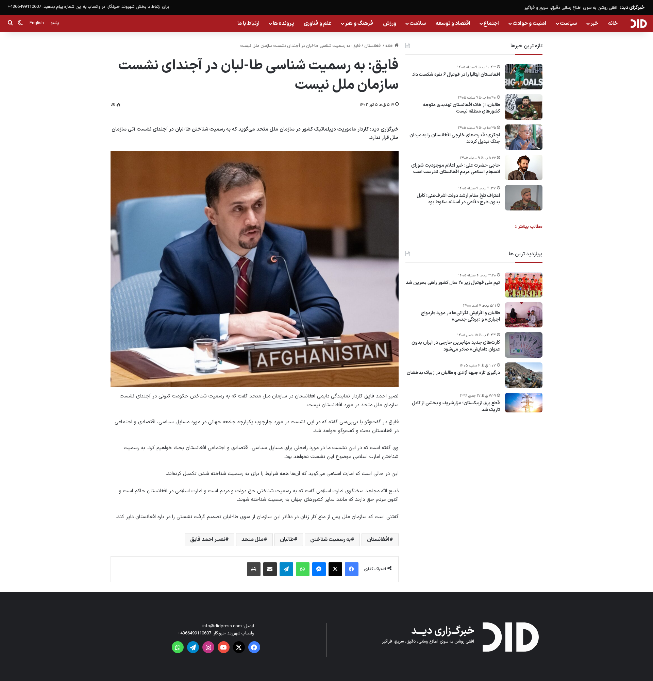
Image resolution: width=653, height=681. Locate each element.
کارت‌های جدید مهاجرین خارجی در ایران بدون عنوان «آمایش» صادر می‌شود (456, 346)
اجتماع (491, 23)
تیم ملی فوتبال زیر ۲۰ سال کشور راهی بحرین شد (453, 282)
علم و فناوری (318, 23)
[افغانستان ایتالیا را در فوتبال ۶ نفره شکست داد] (523, 76)
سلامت (417, 23)
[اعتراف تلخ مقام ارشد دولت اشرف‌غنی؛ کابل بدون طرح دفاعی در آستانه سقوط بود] (523, 197)
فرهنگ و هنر (359, 23)
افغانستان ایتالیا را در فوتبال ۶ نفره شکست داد (456, 74)
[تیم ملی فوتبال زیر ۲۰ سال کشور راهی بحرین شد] (523, 284)
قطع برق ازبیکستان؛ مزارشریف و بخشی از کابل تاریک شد (456, 406)
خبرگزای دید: (632, 7)
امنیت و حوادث (529, 23)
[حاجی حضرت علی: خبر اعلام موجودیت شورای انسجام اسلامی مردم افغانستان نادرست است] (523, 167)
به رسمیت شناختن (330, 539)
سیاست (568, 23)
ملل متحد (252, 539)
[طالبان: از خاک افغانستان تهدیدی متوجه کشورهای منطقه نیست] (523, 107)
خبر (594, 23)
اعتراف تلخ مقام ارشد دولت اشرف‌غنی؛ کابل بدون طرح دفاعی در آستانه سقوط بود (458, 199)
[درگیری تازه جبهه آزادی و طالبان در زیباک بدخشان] (523, 375)
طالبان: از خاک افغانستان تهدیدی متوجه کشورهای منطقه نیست (461, 108)
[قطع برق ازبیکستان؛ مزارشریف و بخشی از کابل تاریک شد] (523, 403)
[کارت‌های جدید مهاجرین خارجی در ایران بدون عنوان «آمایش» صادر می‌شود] (523, 345)
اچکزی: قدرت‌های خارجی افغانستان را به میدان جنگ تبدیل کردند (454, 138)
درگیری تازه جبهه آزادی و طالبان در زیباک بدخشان (453, 373)
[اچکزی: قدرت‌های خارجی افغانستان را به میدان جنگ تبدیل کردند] (523, 137)
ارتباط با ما (248, 23)
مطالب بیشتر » (528, 226)
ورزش (389, 23)
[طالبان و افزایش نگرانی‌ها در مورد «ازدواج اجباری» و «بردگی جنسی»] (523, 314)
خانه (613, 23)
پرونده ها (283, 23)
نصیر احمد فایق (207, 539)
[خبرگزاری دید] (638, 23)
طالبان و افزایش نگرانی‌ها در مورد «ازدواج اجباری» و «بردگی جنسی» (460, 316)
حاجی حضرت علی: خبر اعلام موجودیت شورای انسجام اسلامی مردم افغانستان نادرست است (455, 168)
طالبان (287, 539)
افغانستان (373, 45)
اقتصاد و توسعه (453, 23)
